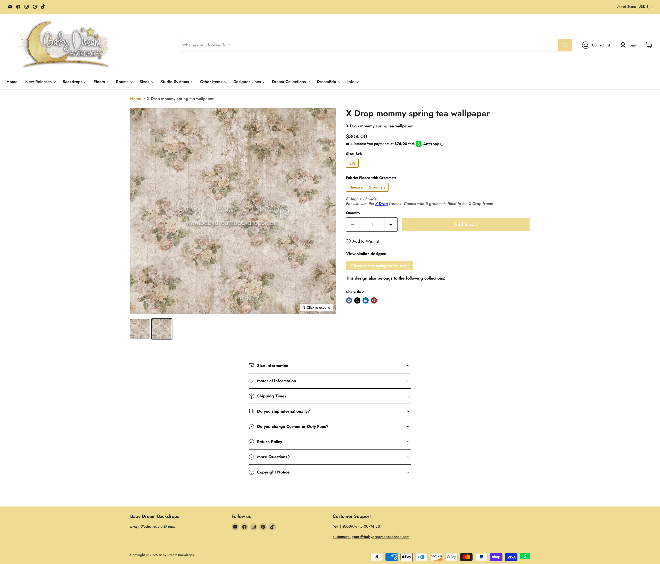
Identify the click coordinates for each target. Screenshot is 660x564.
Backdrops (73, 82)
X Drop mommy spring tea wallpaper (379, 265)
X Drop (381, 204)
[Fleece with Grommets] (368, 193)
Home (12, 82)
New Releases (39, 82)
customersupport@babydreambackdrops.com (371, 537)
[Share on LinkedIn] (365, 300)
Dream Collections (289, 82)
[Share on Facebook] (349, 300)
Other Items (212, 82)
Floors (100, 82)
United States (632, 6)
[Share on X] (357, 300)
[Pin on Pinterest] (374, 300)
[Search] (565, 45)
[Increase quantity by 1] (391, 224)
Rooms (123, 82)
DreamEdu (327, 82)
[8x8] (353, 169)
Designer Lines (247, 82)
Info (351, 82)
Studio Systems (175, 82)
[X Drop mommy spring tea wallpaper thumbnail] (140, 329)
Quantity (353, 213)
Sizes (145, 82)
